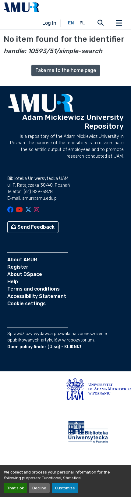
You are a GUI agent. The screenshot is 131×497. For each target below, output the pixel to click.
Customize (65, 488)
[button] (21, 7)
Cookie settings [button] (26, 303)
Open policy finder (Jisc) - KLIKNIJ (44, 346)
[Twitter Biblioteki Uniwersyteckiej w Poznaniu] (28, 210)
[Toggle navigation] (118, 23)
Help (12, 281)
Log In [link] (49, 23)
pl (82, 23)
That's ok (15, 488)
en (71, 23)
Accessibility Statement (36, 296)
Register (17, 267)
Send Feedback (35, 227)
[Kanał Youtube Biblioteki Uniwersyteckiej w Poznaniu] (19, 210)
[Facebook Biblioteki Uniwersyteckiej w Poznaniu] (10, 210)
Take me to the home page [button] (65, 70)
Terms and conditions (33, 289)
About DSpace (24, 274)
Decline (39, 488)
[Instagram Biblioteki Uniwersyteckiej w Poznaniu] (36, 210)
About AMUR (22, 260)
